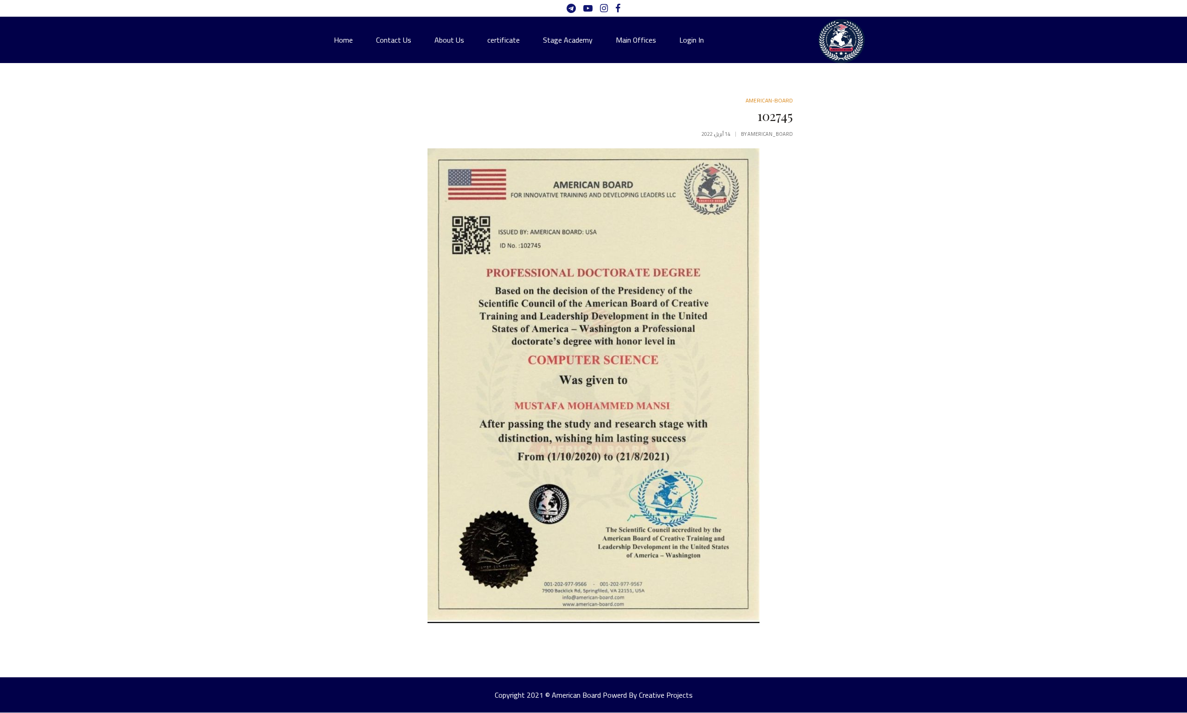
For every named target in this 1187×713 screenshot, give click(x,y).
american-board (769, 100)
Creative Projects (666, 695)
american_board (770, 134)
